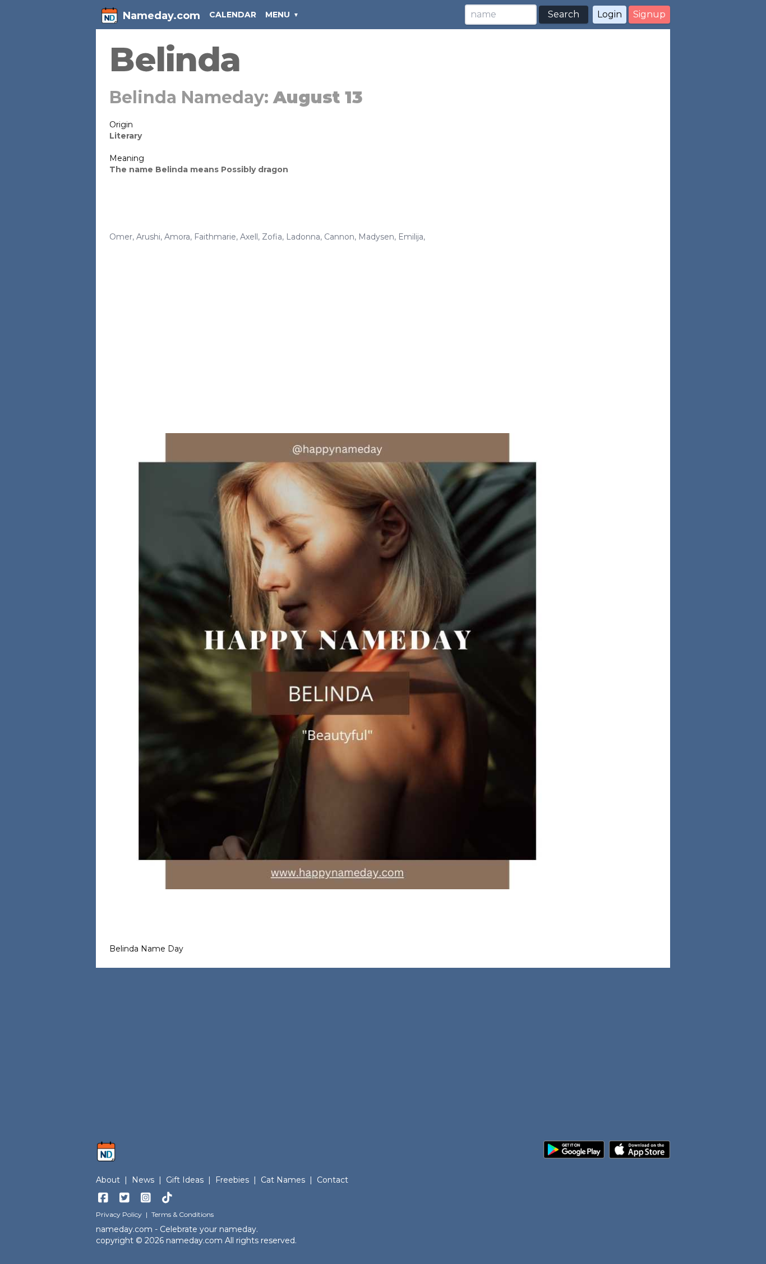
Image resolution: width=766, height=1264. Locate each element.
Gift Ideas (185, 1180)
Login (609, 14)
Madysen (376, 237)
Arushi (148, 237)
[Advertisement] (383, 326)
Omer (120, 237)
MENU (277, 15)
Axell (249, 237)
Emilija (410, 237)
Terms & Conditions (182, 1214)
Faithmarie (215, 237)
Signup (649, 14)
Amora (177, 237)
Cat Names (283, 1180)
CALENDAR (232, 15)
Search (563, 14)
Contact (332, 1180)
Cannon (339, 237)
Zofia (272, 237)
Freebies (232, 1180)
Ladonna (303, 237)
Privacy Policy (119, 1214)
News (143, 1180)
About (108, 1180)
